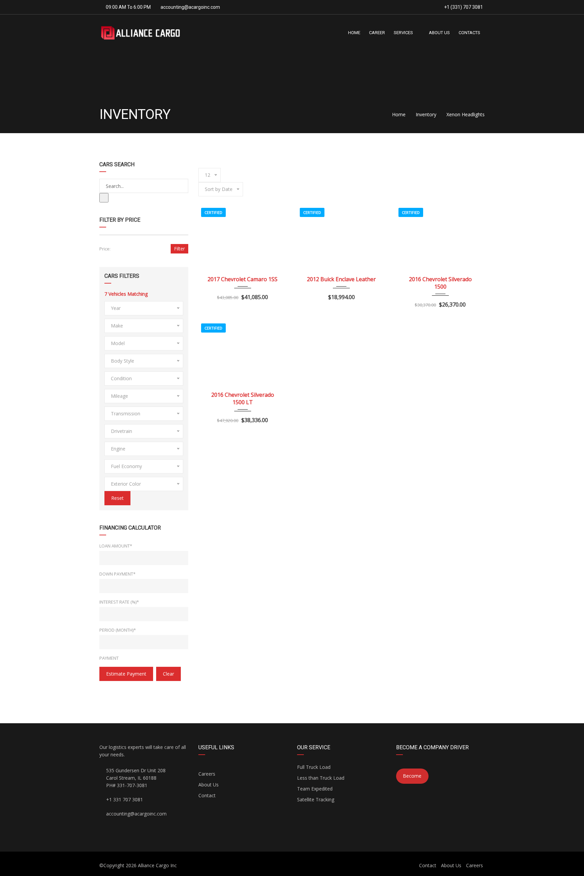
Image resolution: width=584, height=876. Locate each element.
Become (412, 776)
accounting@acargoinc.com (190, 7)
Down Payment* (117, 574)
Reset (117, 498)
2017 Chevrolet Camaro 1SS (242, 279)
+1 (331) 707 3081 (463, 7)
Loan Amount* (115, 546)
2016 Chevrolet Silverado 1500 (440, 282)
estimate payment (126, 674)
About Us (208, 784)
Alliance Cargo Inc (157, 865)
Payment (109, 658)
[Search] (103, 197)
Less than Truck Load (320, 778)
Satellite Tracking (315, 799)
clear (168, 674)
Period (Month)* (117, 630)
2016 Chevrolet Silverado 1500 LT (242, 398)
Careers (206, 774)
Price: (105, 249)
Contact (207, 795)
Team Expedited (315, 788)
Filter (179, 248)
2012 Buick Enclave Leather (341, 279)
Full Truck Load (314, 767)
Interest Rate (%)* (119, 602)
